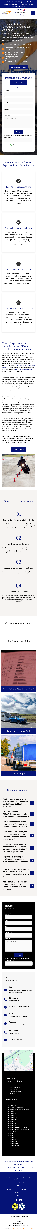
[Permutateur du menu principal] (33, 13)
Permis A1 (13, 1114)
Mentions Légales (18, 1223)
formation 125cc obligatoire (24, 369)
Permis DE (13, 1139)
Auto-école (13, 1106)
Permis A (12, 1112)
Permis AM (13, 1119)
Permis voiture (14, 1145)
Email (6, 103)
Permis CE (13, 1135)
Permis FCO (13, 1141)
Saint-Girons (14, 1089)
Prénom (7, 91)
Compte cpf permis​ (16, 1108)
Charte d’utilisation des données (18, 1225)
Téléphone (7, 109)
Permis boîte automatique (18, 1127)
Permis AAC (13, 1117)
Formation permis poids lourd (19, 1110)
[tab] (18, 803)
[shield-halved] (11, 144)
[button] (18, 67)
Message (7, 115)
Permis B (12, 1121)
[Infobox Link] (18, 990)
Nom (6, 97)
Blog (18, 1219)
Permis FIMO (14, 1143)
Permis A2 (13, 1116)
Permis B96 (13, 1123)
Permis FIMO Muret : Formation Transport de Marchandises (18, 1161)
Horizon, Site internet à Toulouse (22, 1228)
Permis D (12, 1137)
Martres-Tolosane (16, 1091)
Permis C (13, 1133)
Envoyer (18, 132)
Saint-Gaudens (15, 1087)
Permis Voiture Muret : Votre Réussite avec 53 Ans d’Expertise (18, 1168)
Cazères (12, 1093)
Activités (18, 1221)
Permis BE (13, 1125)
